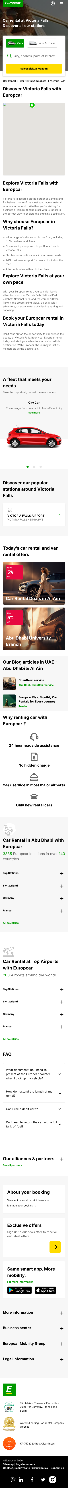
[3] (40, 466)
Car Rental (9, 80)
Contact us (57, 1467)
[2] (34, 466)
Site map (8, 1464)
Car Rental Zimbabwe (33, 80)
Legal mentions (25, 1464)
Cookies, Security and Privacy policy (25, 1467)
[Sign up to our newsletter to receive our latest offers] (55, 1247)
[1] (27, 466)
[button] (32, 105)
